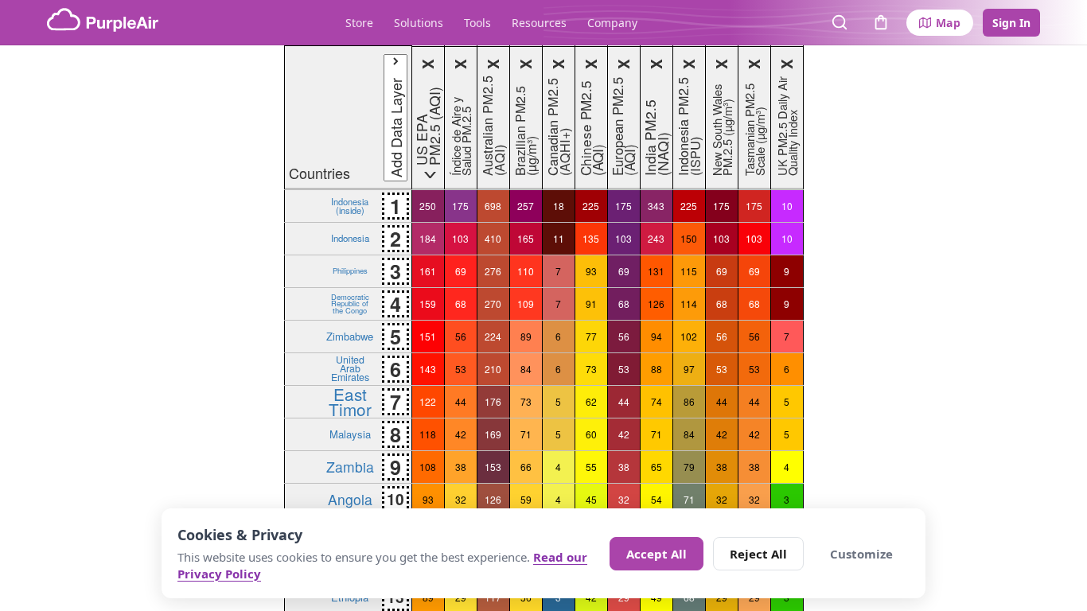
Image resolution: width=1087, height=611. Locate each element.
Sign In (1011, 22)
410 (493, 238)
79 (689, 466)
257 (525, 205)
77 (591, 336)
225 (590, 205)
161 (427, 271)
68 (460, 303)
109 (525, 303)
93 (591, 271)
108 (427, 466)
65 (656, 466)
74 (656, 401)
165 (525, 238)
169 (493, 434)
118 (427, 434)
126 (656, 303)
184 (427, 238)
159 (427, 303)
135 (590, 238)
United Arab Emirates (350, 368)
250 (427, 205)
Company (612, 22)
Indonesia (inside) (349, 205)
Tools (477, 22)
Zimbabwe (349, 336)
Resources (539, 22)
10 (787, 205)
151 (427, 336)
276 (493, 271)
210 (493, 369)
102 (688, 336)
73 (591, 369)
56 (460, 336)
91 (591, 303)
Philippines (350, 270)
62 (591, 401)
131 (656, 271)
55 (591, 466)
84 (526, 369)
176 (493, 401)
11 (558, 238)
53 (460, 369)
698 (493, 205)
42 (460, 434)
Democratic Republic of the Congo (350, 303)
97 (689, 369)
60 (591, 434)
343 (656, 205)
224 (493, 336)
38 (460, 466)
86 (689, 401)
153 (493, 466)
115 (688, 271)
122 (427, 401)
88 (656, 369)
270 (493, 303)
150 (688, 238)
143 (427, 369)
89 (526, 336)
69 (460, 271)
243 (656, 238)
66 (526, 466)
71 (526, 434)
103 (460, 238)
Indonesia (350, 238)
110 (525, 271)
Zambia (350, 467)
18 (558, 205)
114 (688, 303)
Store (359, 22)
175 (460, 205)
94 (656, 336)
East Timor (350, 401)
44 (460, 401)
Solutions (418, 22)
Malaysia (350, 434)
